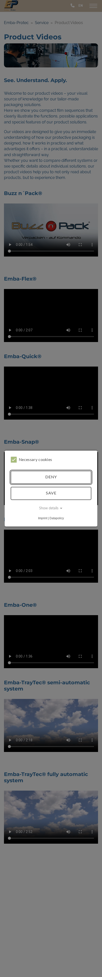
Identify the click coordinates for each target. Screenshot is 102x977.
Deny (51, 477)
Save (51, 493)
